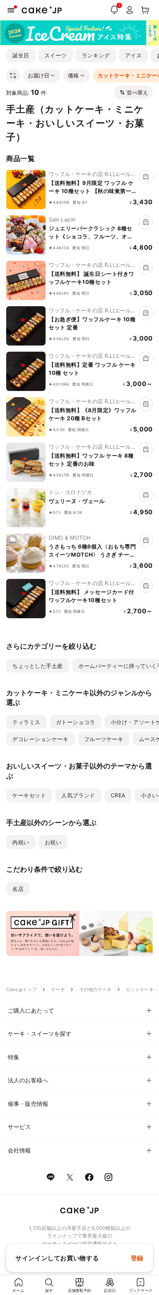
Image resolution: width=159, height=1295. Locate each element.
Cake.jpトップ (21, 989)
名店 (18, 889)
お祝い (53, 842)
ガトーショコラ (75, 722)
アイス (133, 55)
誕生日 (20, 55)
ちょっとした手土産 (37, 666)
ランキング (96, 55)
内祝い (20, 842)
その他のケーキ (95, 989)
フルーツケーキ (103, 739)
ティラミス (26, 722)
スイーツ (55, 55)
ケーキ (58, 989)
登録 (137, 1258)
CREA (118, 795)
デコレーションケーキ (40, 739)
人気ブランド (78, 795)
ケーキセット (29, 795)
